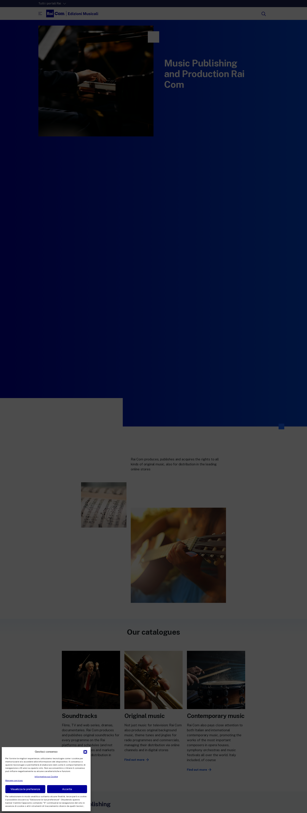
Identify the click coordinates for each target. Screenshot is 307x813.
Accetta (67, 789)
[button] (85, 751)
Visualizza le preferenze (25, 789)
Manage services (14, 780)
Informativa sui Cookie (46, 777)
